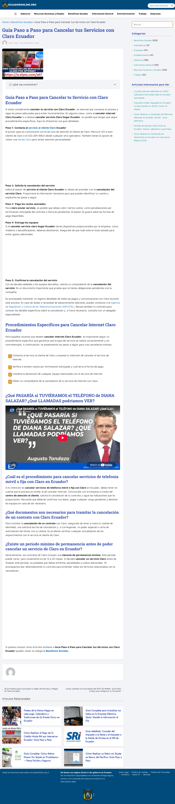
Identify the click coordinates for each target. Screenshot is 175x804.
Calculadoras (140, 45)
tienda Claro (24, 139)
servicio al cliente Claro (42, 127)
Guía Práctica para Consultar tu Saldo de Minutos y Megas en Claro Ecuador (31, 690)
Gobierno (25, 13)
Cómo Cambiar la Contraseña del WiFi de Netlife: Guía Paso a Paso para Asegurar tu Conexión (93, 690)
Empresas (155, 13)
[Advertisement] (62, 163)
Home (5, 22)
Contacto (125, 774)
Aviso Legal (124, 772)
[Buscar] (172, 5)
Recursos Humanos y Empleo (49, 13)
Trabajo (142, 13)
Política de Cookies (140, 772)
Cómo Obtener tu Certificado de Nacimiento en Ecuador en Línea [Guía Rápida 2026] (152, 137)
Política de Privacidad (160, 772)
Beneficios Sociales (78, 13)
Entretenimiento (126, 13)
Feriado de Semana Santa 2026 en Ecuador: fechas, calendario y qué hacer (153, 127)
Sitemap (146, 774)
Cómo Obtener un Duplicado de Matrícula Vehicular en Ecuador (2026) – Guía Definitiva (153, 117)
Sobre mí (136, 774)
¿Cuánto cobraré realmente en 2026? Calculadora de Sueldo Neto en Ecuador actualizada (152, 94)
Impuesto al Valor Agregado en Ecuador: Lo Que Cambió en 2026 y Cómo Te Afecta (153, 106)
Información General (102, 13)
